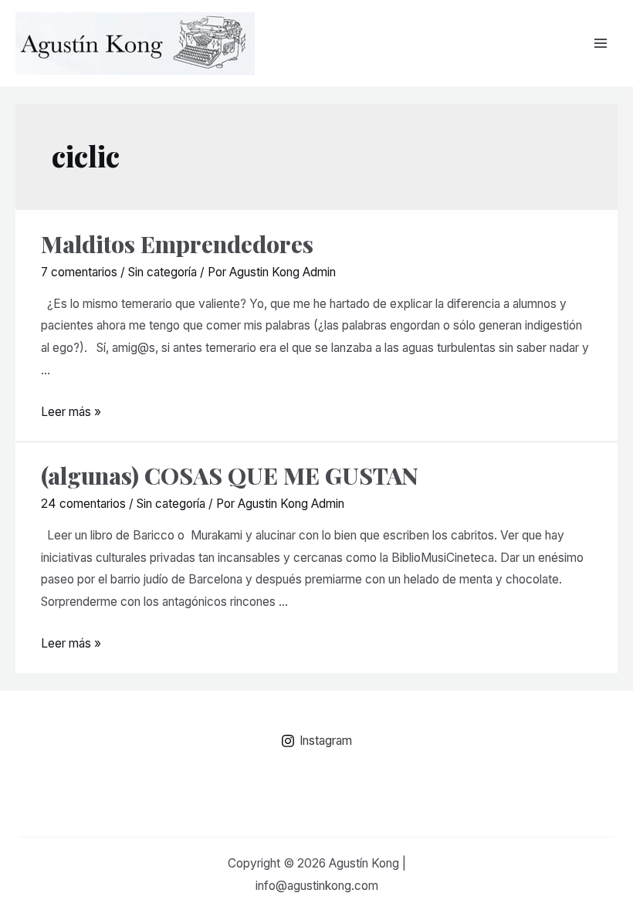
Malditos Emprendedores (177, 243)
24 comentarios (83, 503)
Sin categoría (162, 272)
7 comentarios (79, 272)
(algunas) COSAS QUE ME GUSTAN (229, 475)
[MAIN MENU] (601, 42)
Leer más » (71, 411)
